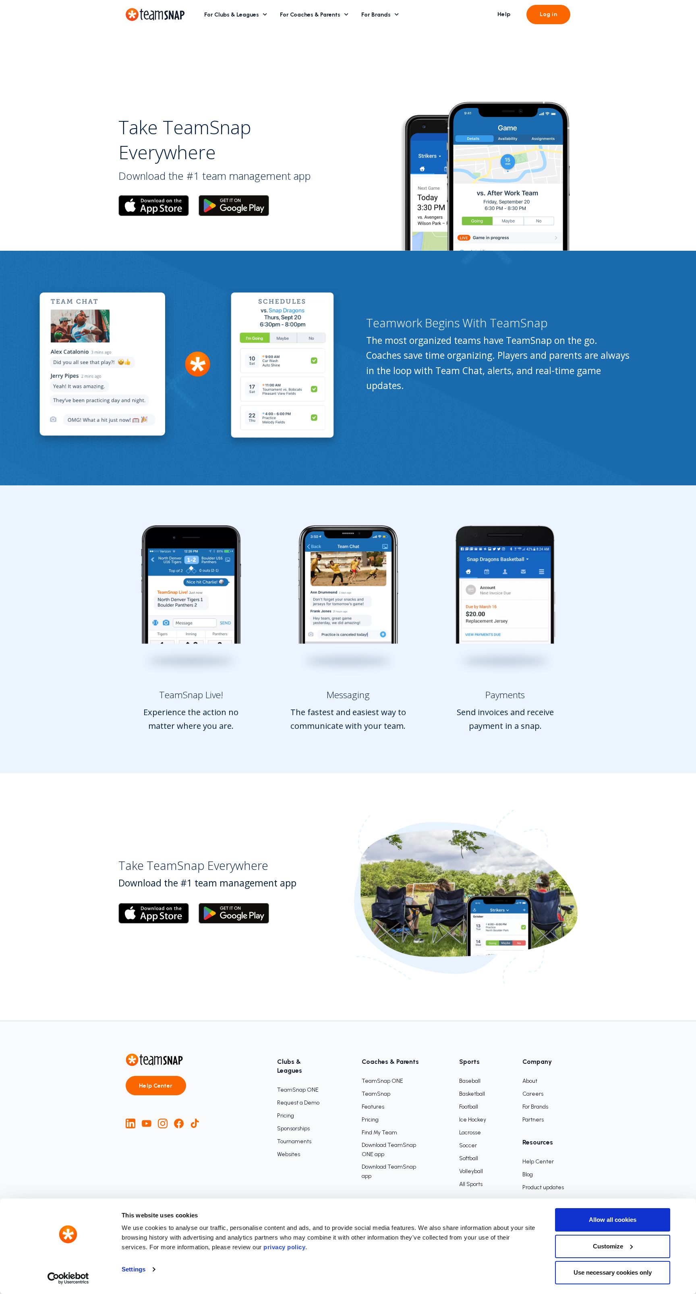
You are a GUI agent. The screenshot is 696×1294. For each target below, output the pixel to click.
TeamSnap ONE (298, 1089)
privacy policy (284, 1247)
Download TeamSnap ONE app (389, 1150)
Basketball (472, 1093)
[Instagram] (163, 1123)
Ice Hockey (472, 1119)
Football (468, 1106)
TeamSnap (376, 1093)
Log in (548, 14)
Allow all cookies (612, 1219)
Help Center (156, 1085)
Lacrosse (470, 1132)
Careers (532, 1093)
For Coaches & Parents (310, 14)
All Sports (471, 1184)
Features (373, 1106)
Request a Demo (298, 1102)
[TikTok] (195, 1123)
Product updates (543, 1187)
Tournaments (294, 1141)
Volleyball (471, 1171)
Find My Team (379, 1132)
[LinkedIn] (130, 1123)
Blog (527, 1174)
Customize (608, 1246)
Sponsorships (293, 1128)
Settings (133, 1269)
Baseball (470, 1081)
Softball (468, 1158)
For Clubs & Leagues (231, 14)
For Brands (376, 14)
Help (504, 14)
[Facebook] (179, 1123)
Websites (288, 1154)
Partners (533, 1119)
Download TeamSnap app (389, 1171)
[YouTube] (146, 1123)
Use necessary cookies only (613, 1272)
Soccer (468, 1145)
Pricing (285, 1115)
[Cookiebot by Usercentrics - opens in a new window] (68, 1278)
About (529, 1081)
